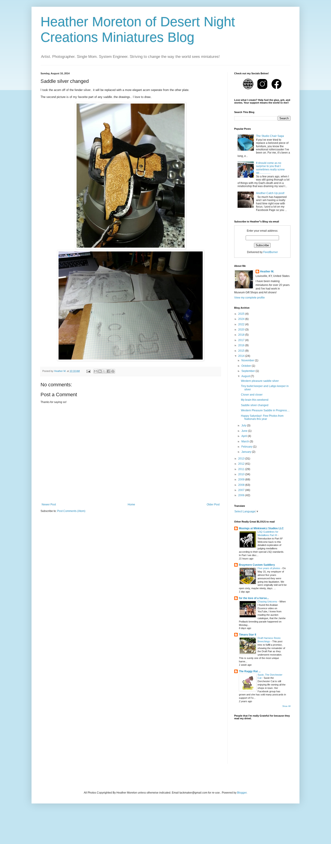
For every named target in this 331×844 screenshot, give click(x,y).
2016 (241, 345)
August (246, 376)
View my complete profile (249, 297)
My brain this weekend (254, 399)
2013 (241, 458)
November (248, 360)
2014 (241, 356)
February (247, 446)
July (244, 425)
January (246, 451)
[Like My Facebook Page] (276, 89)
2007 (241, 490)
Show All (286, 706)
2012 (241, 463)
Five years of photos (269, 568)
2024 (241, 319)
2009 (241, 479)
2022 (241, 324)
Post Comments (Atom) (71, 511)
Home (131, 504)
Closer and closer (252, 394)
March (245, 441)
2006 (241, 495)
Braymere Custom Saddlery (257, 564)
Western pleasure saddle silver (260, 380)
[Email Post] (88, 371)
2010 (241, 474)
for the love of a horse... (254, 598)
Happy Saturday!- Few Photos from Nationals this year (262, 417)
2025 (241, 313)
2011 (241, 469)
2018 (241, 334)
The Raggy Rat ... (250, 671)
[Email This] (95, 371)
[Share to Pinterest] (113, 371)
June (244, 430)
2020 (241, 329)
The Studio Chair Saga (270, 136)
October (246, 365)
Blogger (242, 792)
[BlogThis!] (100, 371)
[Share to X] (104, 371)
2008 (241, 484)
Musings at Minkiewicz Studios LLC (261, 528)
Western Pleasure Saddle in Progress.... (265, 410)
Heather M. (267, 271)
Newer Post (49, 504)
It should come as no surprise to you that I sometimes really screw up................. (270, 167)
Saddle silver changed (254, 405)
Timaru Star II (247, 634)
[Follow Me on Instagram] (263, 89)
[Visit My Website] (248, 89)
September (248, 371)
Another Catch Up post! (270, 193)
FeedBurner (270, 252)
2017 (241, 340)
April (244, 436)
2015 (241, 350)
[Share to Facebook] (108, 371)
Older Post (213, 504)
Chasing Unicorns (268, 601)
